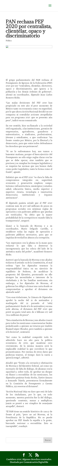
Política (9, 40)
